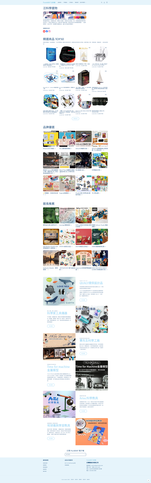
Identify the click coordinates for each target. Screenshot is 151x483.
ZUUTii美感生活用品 (82, 246)
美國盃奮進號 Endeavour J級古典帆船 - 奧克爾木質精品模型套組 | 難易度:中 (100, 88)
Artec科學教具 (89, 398)
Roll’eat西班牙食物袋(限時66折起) (84, 225)
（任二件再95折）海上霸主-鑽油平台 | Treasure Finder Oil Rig (99, 64)
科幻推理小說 (80, 170)
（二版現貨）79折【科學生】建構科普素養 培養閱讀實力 (51, 64)
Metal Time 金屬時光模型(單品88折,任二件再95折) (67, 170)
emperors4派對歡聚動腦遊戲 (84, 268)
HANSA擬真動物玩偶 (98, 246)
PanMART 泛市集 (67, 479)
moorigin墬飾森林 (64, 225)
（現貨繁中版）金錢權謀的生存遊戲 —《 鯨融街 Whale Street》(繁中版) (67, 65)
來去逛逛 (51, 326)
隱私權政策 (45, 467)
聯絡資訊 (88, 479)
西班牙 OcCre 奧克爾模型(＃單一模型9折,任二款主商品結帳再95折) (50, 171)
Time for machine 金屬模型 (58, 368)
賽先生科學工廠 (90, 340)
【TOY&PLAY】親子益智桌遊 (67, 268)
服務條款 (44, 465)
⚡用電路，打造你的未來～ (50, 193)
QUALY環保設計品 (91, 283)
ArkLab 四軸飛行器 (81, 148)
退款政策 (76, 479)
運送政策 (44, 469)
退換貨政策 (45, 463)
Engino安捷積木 (64, 193)
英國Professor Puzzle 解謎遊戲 (100, 225)
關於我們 (44, 471)
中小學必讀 (95, 193)
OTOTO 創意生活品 (65, 246)
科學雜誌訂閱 (96, 170)
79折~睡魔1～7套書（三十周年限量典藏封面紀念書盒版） (83, 88)
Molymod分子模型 (48, 148)
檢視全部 (75, 118)
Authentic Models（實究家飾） (50, 268)
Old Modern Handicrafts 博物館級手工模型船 (50, 247)
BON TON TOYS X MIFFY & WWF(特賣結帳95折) (99, 268)
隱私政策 (72, 479)
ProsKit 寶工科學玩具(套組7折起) (83, 193)
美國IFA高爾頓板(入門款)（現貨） (83, 64)
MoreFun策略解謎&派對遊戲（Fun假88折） (100, 149)
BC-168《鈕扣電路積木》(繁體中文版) (67, 88)
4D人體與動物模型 (64, 148)
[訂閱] (84, 454)
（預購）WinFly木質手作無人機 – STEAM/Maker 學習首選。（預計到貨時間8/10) (67, 112)
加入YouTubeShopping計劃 (70, 463)
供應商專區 (67, 465)
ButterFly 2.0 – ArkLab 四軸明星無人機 (51, 88)
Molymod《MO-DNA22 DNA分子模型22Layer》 (83, 111)
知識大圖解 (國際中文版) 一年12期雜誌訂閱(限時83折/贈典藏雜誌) (50, 111)
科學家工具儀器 (57, 313)
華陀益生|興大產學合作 (50, 225)
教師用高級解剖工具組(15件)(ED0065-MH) (98, 111)
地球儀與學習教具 (58, 425)
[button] (60, 2)
